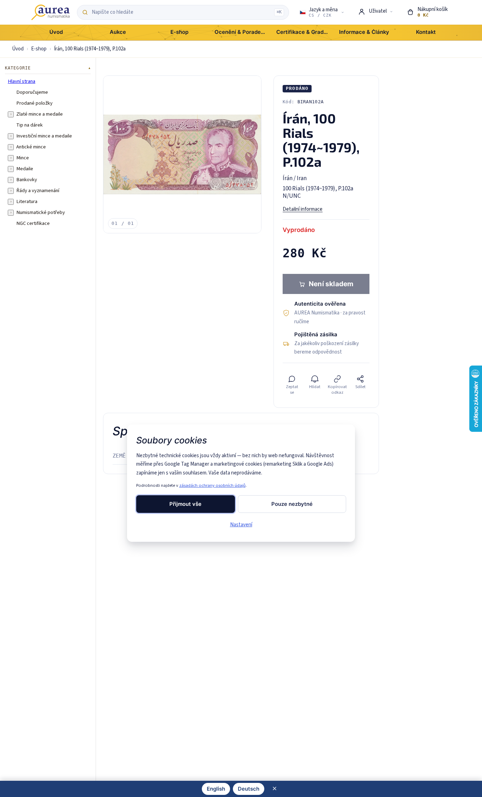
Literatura (26, 201)
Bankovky (26, 180)
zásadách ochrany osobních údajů (212, 485)
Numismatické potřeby (40, 212)
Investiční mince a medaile (44, 136)
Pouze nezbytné (292, 504)
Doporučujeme (32, 92)
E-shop (39, 49)
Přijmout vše (185, 504)
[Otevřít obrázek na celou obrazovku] (182, 154)
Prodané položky (34, 103)
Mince (22, 158)
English (216, 789)
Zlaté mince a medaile (39, 114)
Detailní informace (303, 209)
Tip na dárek (29, 125)
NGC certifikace (33, 223)
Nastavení (241, 524)
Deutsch (248, 789)
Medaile (24, 169)
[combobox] (181, 12)
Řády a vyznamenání (37, 191)
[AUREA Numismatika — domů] (50, 12)
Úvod (18, 49)
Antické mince (31, 147)
